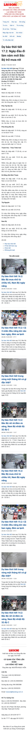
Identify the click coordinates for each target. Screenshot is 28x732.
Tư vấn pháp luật (8, 40)
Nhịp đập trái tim (8, 33)
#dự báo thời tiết (10, 244)
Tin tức (5, 25)
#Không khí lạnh (9, 250)
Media (19, 36)
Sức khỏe (19, 33)
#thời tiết (7, 248)
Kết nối (12, 36)
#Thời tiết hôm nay (10, 246)
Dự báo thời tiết (6, 68)
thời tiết (23, 391)
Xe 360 (5, 36)
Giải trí (12, 25)
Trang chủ (6, 22)
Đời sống (22, 22)
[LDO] (14, 267)
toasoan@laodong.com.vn (14, 692)
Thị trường (19, 25)
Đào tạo (14, 22)
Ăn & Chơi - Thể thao (9, 29)
